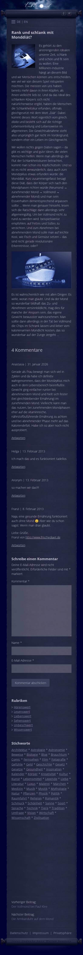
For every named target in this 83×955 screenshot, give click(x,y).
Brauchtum (59, 754)
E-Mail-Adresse (22, 660)
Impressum (41, 933)
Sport (61, 803)
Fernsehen (31, 759)
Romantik (52, 798)
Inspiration (54, 769)
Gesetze (17, 769)
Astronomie (57, 750)
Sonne (49, 803)
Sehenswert (22, 721)
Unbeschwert (23, 725)
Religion (36, 798)
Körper (33, 774)
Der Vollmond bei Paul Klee (29, 906)
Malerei (44, 784)
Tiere (44, 808)
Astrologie (38, 750)
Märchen (59, 784)
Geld (29, 764)
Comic (15, 759)
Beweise (17, 754)
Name (16, 643)
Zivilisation (41, 818)
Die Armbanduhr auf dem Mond (32, 919)
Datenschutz (19, 933)
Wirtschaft (46, 813)
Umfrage (17, 813)
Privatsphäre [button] (62, 933)
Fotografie (59, 759)
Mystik (42, 789)
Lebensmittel (32, 779)
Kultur (63, 774)
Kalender (17, 774)
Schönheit (35, 803)
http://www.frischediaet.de (43, 537)
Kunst (15, 779)
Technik (32, 808)
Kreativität (48, 774)
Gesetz (60, 764)
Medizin (17, 789)
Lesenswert (22, 712)
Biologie (32, 754)
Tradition (58, 808)
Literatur (17, 784)
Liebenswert (22, 716)
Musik (30, 789)
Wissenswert (23, 730)
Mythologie (59, 789)
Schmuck (17, 803)
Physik (43, 793)
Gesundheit (34, 769)
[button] (13, 22)
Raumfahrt (19, 798)
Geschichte (44, 764)
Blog (44, 754)
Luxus (31, 784)
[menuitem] (18, 22)
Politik (55, 793)
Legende (51, 779)
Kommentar (20, 581)
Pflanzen (29, 793)
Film (45, 759)
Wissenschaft (20, 818)
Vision (31, 813)
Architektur (19, 750)
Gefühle (17, 764)
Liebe (64, 779)
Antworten (18, 438)
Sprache (17, 808)
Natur (15, 793)
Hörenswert (22, 707)
